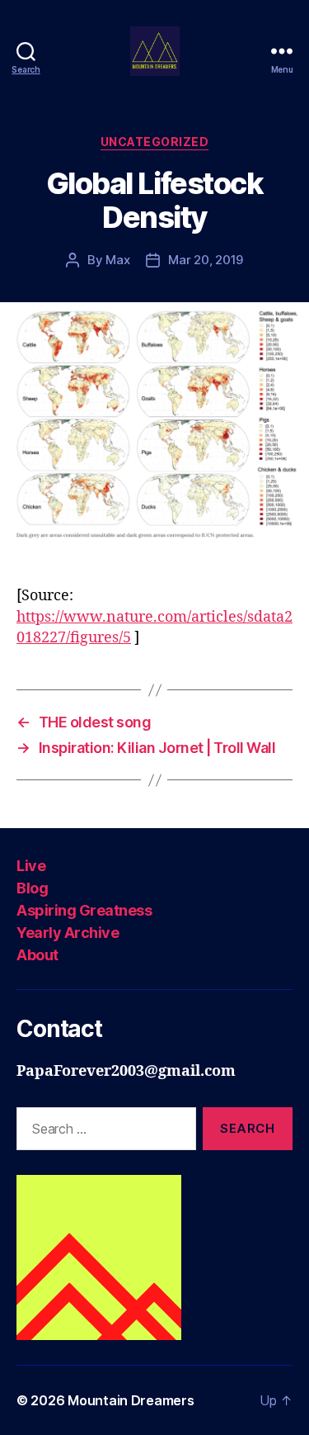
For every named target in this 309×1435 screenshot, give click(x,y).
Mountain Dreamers (131, 1400)
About (37, 955)
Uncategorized (155, 142)
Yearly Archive (67, 932)
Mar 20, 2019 (205, 260)
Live (30, 865)
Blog (32, 888)
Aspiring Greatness (84, 910)
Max (117, 260)
